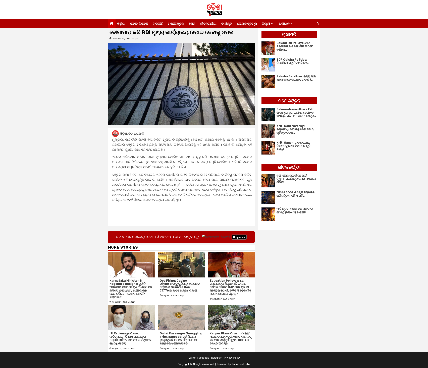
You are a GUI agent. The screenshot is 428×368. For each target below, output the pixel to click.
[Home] (112, 23)
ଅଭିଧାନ (284, 24)
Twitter (191, 357)
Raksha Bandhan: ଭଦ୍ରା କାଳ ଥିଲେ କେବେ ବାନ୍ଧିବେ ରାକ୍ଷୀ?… (296, 78)
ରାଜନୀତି (158, 24)
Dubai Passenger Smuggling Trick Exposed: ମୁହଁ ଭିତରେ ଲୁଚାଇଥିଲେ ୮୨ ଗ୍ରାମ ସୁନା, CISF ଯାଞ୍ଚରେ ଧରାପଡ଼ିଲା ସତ (181, 338)
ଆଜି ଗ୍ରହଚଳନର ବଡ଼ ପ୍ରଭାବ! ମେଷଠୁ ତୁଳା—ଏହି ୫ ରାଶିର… (295, 210)
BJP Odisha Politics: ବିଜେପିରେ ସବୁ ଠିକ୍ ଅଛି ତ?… (293, 61)
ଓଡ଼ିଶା (121, 24)
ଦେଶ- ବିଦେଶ (139, 24)
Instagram (216, 357)
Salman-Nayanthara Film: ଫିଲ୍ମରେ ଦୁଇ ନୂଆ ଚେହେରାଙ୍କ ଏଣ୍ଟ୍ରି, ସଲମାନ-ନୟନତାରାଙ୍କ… (296, 112)
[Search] (318, 23)
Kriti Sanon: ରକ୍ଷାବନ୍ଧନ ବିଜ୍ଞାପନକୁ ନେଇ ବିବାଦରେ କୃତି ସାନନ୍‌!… (293, 146)
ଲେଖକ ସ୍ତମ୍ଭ (247, 24)
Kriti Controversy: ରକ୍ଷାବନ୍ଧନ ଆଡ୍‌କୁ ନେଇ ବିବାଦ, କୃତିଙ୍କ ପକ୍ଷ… (295, 129)
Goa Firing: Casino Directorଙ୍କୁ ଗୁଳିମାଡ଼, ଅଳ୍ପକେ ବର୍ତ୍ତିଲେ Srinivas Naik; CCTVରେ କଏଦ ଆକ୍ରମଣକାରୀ (180, 285)
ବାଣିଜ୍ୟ (226, 24)
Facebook (203, 357)
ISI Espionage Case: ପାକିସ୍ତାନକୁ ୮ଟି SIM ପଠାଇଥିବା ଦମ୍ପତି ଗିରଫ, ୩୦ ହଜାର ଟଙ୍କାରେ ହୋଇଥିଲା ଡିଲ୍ (131, 338)
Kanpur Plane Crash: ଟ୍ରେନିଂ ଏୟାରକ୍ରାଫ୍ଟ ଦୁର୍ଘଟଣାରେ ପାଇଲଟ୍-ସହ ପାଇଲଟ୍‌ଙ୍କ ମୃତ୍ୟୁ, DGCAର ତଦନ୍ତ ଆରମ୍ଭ (231, 338)
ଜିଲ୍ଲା (266, 24)
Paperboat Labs (241, 364)
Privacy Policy (232, 357)
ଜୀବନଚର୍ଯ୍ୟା (208, 24)
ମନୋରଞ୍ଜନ (176, 24)
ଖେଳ (192, 24)
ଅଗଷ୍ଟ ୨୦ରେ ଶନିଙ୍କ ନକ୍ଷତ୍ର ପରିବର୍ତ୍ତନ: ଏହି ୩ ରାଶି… (296, 193)
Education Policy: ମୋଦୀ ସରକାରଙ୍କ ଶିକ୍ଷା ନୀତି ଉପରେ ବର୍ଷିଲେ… (295, 46)
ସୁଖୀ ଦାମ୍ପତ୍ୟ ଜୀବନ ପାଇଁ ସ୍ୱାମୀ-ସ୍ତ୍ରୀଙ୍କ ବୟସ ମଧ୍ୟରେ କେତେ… (296, 179)
